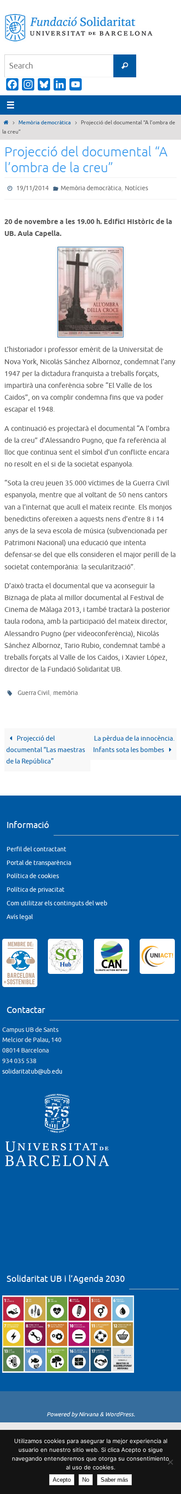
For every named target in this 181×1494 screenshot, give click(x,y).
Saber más (114, 1479)
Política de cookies (33, 872)
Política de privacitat (36, 886)
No (85, 1479)
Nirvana (88, 1410)
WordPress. (120, 1410)
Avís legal (20, 913)
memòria (65, 690)
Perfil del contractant (36, 845)
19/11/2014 (32, 187)
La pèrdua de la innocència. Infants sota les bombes (134, 740)
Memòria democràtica (44, 122)
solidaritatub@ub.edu (32, 1067)
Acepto (62, 1479)
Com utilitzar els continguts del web (57, 899)
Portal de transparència (39, 858)
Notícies (136, 187)
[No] (170, 1462)
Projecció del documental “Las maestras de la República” (45, 746)
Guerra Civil (34, 690)
